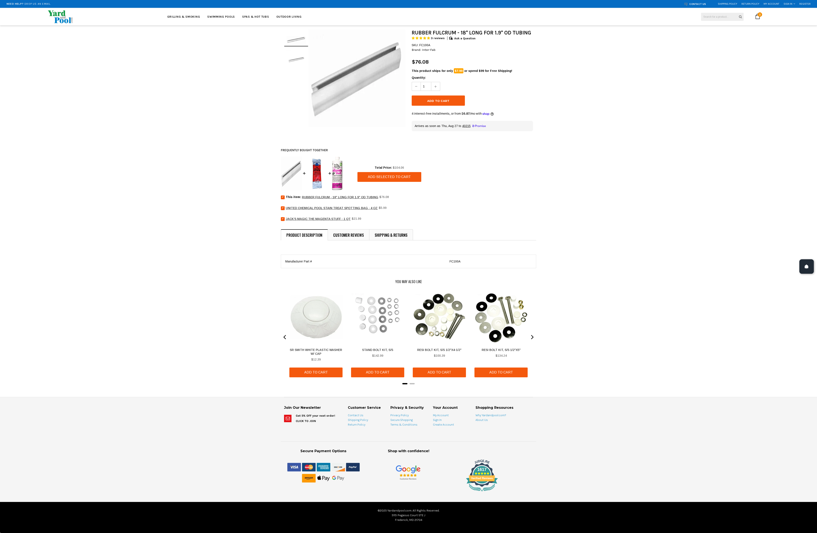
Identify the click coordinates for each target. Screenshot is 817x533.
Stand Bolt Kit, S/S (377, 350)
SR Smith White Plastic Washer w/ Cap (316, 351)
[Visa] (294, 467)
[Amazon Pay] (309, 478)
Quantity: (419, 77)
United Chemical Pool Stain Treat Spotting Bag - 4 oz (332, 208)
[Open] (806, 266)
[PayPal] (353, 467)
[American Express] (323, 467)
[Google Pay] (338, 478)
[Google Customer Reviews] (408, 472)
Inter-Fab (429, 50)
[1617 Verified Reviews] (408, 492)
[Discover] (338, 467)
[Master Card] (309, 467)
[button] (421, 38)
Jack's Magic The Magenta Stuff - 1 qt (318, 219)
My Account (771, 3)
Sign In (788, 3)
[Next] (532, 337)
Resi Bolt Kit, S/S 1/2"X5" (501, 350)
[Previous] (285, 337)
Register (805, 3)
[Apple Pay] (323, 478)
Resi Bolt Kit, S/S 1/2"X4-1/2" (439, 350)
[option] (147, 3)
